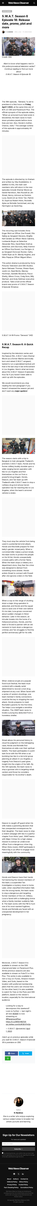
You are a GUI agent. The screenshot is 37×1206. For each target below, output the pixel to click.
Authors (16, 1179)
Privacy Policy (12, 1184)
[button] (3, 3)
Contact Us (24, 1179)
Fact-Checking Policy (11, 1187)
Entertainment (7, 11)
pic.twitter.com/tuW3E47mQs (18, 1024)
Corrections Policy (26, 1187)
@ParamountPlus (13, 1019)
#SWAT (16, 1014)
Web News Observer (18, 2)
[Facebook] (14, 1174)
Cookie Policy (23, 1184)
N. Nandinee (18, 1113)
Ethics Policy (23, 1182)
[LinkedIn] (22, 1174)
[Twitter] (18, 1174)
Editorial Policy (12, 1182)
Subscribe (17, 1149)
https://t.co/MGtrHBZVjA (16, 1022)
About (9, 1179)
